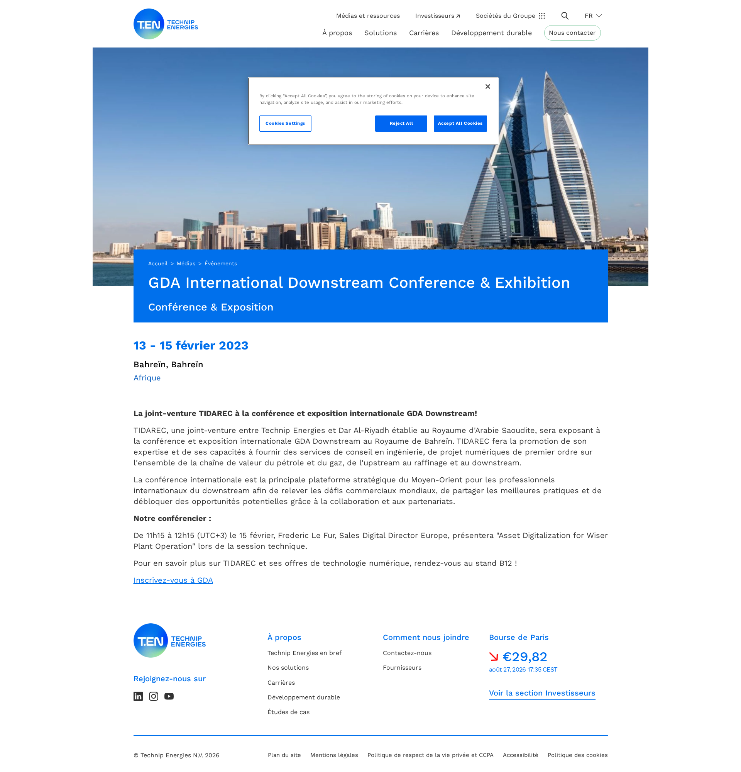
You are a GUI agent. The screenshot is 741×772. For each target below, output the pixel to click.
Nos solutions (288, 667)
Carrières (424, 33)
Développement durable (303, 697)
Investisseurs (434, 15)
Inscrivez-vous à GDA (173, 580)
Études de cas (288, 712)
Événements (221, 263)
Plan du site (284, 755)
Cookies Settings (285, 123)
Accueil (157, 263)
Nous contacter (572, 32)
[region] (373, 111)
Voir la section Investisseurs (542, 692)
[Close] (487, 86)
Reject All (401, 123)
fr (589, 15)
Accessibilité (520, 755)
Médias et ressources (368, 15)
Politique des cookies (578, 755)
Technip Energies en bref (304, 653)
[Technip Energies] (166, 23)
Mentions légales (334, 755)
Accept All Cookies (460, 123)
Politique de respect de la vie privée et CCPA (430, 755)
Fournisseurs (402, 667)
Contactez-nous (407, 653)
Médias (186, 263)
